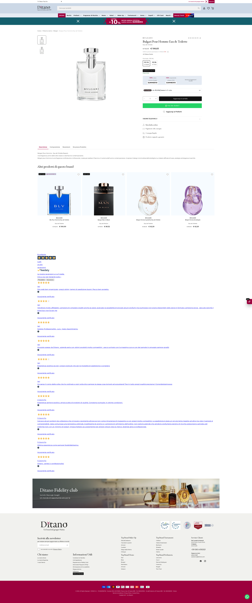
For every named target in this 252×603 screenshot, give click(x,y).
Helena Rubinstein (161, 543)
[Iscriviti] (67, 545)
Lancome (159, 557)
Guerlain (123, 547)
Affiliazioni (76, 571)
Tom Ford (159, 569)
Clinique (123, 552)
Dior (122, 557)
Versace (123, 569)
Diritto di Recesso (78, 573)
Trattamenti (132, 15)
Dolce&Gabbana (125, 540)
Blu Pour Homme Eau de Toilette (59, 220)
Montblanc (124, 564)
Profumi (76, 15)
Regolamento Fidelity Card (80, 562)
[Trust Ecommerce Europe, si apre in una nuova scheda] (164, 525)
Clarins (158, 552)
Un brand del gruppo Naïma (196, 1)
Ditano (175, 591)
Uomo (142, 15)
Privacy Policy (57, 549)
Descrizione (43, 147)
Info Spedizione (77, 560)
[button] (77, 15)
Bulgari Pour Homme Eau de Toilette (70, 31)
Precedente (41, 280)
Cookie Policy (135, 593)
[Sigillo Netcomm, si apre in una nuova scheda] (187, 525)
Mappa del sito (77, 569)
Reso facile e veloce (152, 125)
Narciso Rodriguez (161, 562)
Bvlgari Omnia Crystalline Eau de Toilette (148, 220)
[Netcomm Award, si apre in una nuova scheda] (198, 525)
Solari (112, 15)
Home (104, 15)
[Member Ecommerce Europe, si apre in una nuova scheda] (176, 525)
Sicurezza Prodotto (79, 147)
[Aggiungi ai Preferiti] (78, 174)
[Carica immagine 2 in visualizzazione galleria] (41, 49)
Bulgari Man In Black (104, 220)
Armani (123, 545)
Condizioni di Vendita (79, 558)
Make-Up (121, 15)
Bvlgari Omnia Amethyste (192, 220)
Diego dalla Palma (126, 549)
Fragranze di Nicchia (90, 15)
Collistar (158, 540)
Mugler (158, 566)
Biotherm (159, 545)
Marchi (168, 15)
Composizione (55, 147)
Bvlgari (56, 31)
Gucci (157, 560)
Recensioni (66, 147)
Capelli (150, 15)
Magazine (211, 1)
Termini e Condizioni (118, 593)
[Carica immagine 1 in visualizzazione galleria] (41, 39)
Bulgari (123, 562)
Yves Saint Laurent (126, 543)
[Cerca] (199, 8)
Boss (122, 560)
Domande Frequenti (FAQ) (80, 564)
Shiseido (158, 547)
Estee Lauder (160, 549)
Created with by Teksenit (126, 595)
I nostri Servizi (41, 562)
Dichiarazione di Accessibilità (81, 567)
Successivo (50, 280)
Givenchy (158, 564)
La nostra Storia (41, 558)
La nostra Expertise (42, 560)
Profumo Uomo (47, 31)
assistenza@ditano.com (198, 557)
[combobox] (129, 8)
